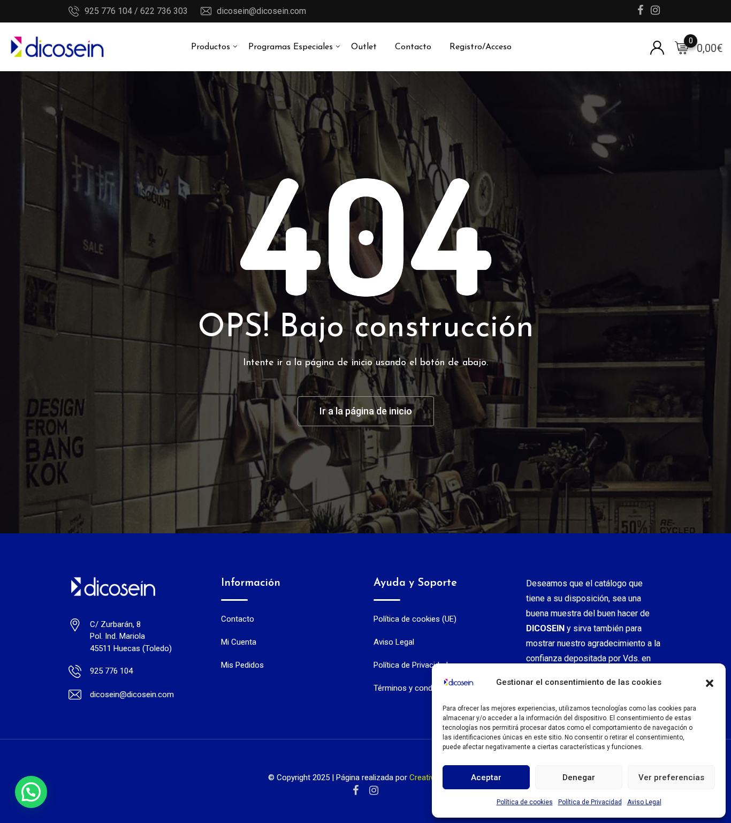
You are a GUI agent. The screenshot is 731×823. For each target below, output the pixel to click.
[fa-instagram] (373, 790)
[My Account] (657, 47)
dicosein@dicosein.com (261, 11)
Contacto (413, 47)
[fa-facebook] (356, 790)
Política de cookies (525, 802)
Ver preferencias (671, 777)
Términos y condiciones (416, 688)
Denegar (578, 777)
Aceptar (486, 777)
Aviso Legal (644, 802)
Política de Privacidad (590, 802)
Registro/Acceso (481, 47)
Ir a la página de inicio (365, 411)
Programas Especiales (290, 47)
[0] (682, 47)
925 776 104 (111, 671)
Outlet (364, 47)
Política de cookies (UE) (415, 619)
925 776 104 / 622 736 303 (136, 11)
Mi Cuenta (238, 642)
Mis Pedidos (242, 665)
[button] (709, 682)
